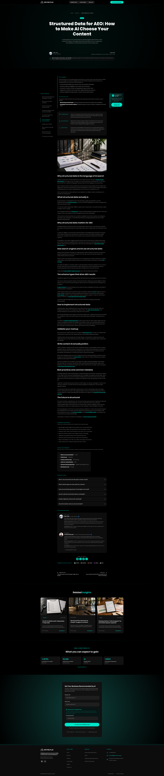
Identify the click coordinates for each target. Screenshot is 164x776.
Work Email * (67, 380)
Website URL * (68, 373)
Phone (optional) (70, 394)
